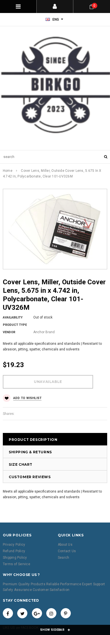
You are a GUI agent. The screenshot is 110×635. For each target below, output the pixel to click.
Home (7, 171)
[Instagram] (51, 613)
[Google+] (37, 613)
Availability (13, 317)
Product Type (15, 325)
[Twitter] (22, 613)
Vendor (9, 332)
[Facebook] (8, 613)
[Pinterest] (66, 613)
